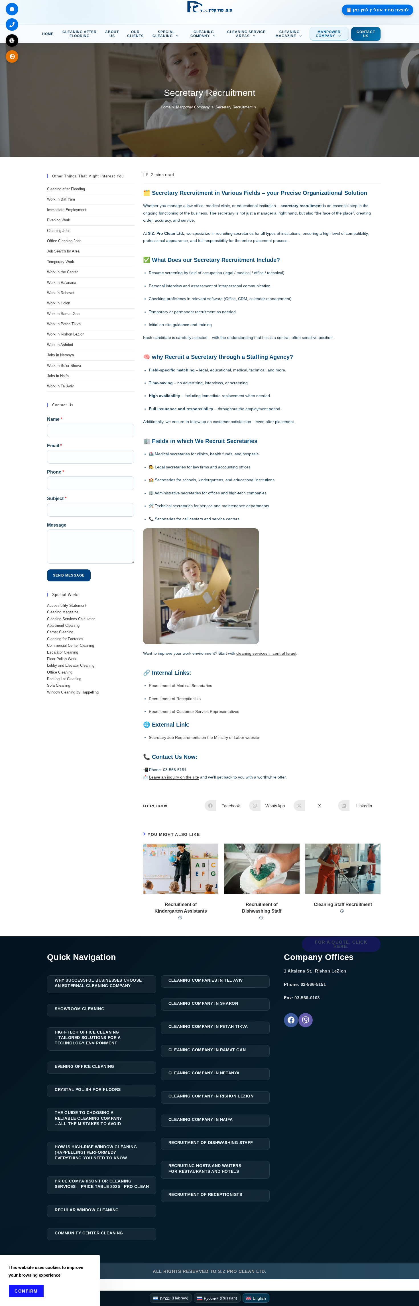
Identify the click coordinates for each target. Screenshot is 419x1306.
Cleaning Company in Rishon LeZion (211, 1096)
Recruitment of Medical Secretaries (180, 685)
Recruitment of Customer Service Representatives (194, 711)
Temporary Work (60, 262)
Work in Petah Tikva (64, 324)
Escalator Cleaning (62, 652)
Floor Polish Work (61, 659)
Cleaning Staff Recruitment (343, 904)
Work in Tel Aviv (60, 386)
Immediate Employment (66, 210)
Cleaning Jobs (58, 231)
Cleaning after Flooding (66, 189)
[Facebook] (291, 1020)
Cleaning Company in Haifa (200, 1119)
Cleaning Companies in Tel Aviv (205, 980)
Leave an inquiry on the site (174, 777)
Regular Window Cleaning (87, 1210)
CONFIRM (26, 1291)
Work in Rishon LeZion (65, 334)
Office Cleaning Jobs (64, 241)
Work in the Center (62, 272)
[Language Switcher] (12, 56)
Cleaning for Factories (65, 639)
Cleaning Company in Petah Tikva (208, 1026)
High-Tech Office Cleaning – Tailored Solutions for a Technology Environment (88, 1038)
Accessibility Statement (66, 605)
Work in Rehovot (60, 293)
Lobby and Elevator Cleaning (70, 665)
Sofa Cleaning (58, 685)
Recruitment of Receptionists (175, 698)
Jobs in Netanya (60, 355)
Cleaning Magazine (62, 612)
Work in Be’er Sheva (64, 365)
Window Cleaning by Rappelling (73, 692)
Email (54, 445)
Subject (56, 498)
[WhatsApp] (12, 9)
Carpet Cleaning (60, 632)
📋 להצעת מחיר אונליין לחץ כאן (377, 9)
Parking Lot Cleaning (64, 679)
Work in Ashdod (60, 345)
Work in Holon (58, 303)
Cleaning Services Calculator (71, 619)
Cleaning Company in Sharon (203, 1003)
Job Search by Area (63, 251)
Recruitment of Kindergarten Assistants (180, 907)
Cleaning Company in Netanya (204, 1073)
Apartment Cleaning (63, 625)
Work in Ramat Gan (63, 314)
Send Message (69, 575)
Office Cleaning (59, 672)
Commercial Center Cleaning (70, 645)
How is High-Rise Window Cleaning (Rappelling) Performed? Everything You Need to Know (96, 1152)
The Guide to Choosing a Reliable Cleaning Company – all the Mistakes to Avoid (88, 1118)
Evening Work (58, 220)
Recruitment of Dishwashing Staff (261, 907)
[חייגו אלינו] (12, 24)
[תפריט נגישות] (12, 40)
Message (56, 525)
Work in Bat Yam (61, 199)
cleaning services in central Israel (266, 653)
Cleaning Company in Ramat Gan (207, 1050)
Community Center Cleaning (89, 1233)
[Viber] (305, 1020)
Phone (55, 472)
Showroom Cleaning (79, 1008)
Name (54, 419)
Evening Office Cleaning (84, 1066)
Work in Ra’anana (61, 282)
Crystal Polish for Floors (88, 1089)
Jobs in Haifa (58, 376)
